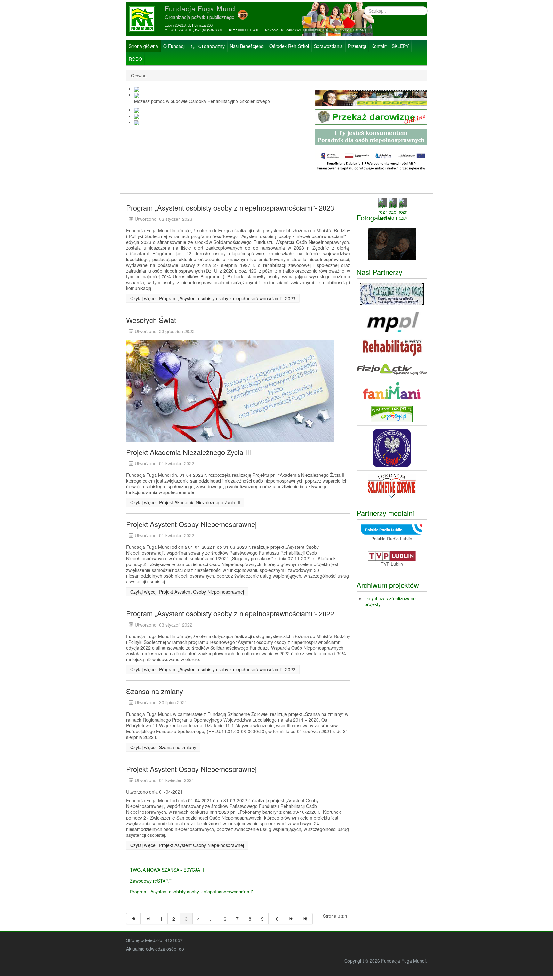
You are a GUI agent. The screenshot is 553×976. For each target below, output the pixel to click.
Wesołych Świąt (151, 320)
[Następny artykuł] (291, 918)
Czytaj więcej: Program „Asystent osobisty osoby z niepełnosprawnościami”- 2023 (212, 298)
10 (276, 919)
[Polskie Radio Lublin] (391, 529)
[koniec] (305, 918)
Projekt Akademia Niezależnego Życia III (188, 452)
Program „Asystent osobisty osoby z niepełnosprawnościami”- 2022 (230, 613)
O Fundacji (174, 46)
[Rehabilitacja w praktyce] (392, 347)
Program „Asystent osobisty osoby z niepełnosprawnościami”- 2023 (230, 207)
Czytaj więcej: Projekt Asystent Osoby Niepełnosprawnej (187, 591)
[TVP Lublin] (392, 555)
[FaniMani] (392, 390)
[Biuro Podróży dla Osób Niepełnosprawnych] (392, 293)
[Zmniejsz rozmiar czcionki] (403, 208)
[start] (133, 918)
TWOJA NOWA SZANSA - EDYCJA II (167, 870)
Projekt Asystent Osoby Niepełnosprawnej (191, 524)
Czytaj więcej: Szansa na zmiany (163, 747)
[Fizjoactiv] (392, 369)
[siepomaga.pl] (392, 413)
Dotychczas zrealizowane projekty (390, 601)
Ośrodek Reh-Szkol (289, 46)
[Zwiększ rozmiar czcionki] (382, 208)
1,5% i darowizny (207, 46)
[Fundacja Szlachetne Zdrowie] (392, 485)
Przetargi (357, 46)
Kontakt (379, 46)
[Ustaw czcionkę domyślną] (393, 208)
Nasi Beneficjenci (247, 46)
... (212, 919)
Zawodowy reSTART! (151, 880)
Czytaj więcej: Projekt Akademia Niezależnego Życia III (185, 502)
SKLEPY (400, 46)
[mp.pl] (392, 321)
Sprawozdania (328, 46)
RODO (135, 59)
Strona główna (143, 46)
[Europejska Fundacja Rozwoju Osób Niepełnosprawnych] (392, 447)
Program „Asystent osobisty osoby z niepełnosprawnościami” (191, 891)
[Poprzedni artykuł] (148, 918)
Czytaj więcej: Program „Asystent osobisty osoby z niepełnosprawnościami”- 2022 (212, 669)
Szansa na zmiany (154, 691)
